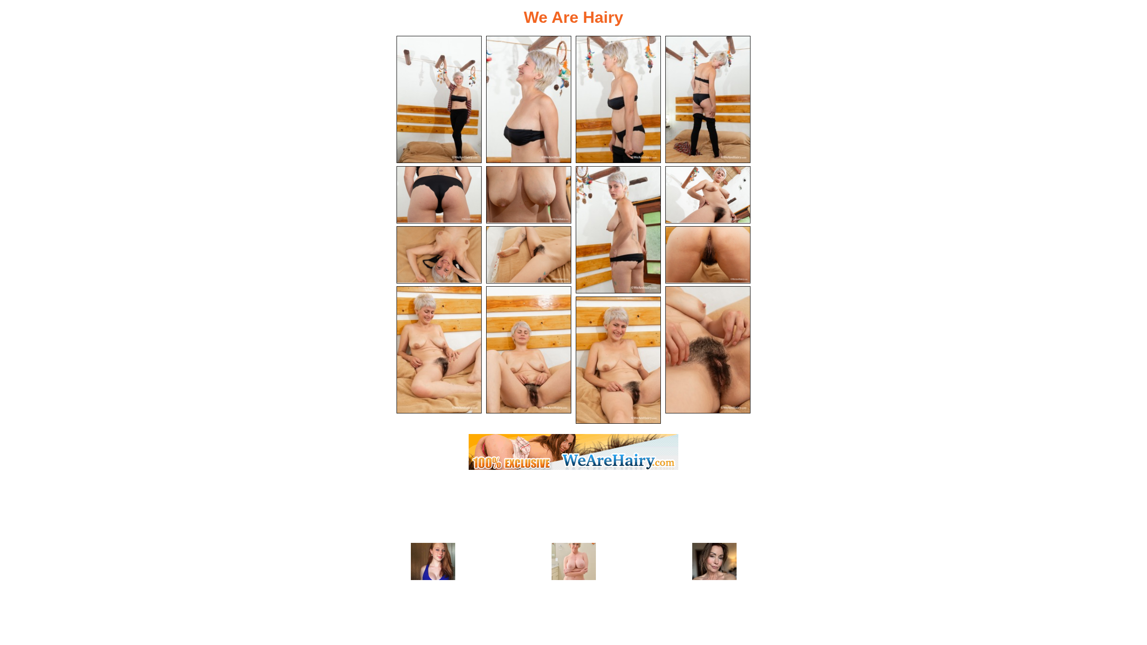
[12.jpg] (439, 349)
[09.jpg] (439, 255)
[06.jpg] (528, 195)
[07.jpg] (618, 229)
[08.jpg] (707, 195)
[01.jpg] (439, 99)
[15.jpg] (618, 360)
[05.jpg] (439, 195)
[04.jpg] (707, 99)
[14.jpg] (707, 349)
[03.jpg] (618, 99)
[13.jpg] (528, 349)
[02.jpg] (528, 99)
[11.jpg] (707, 255)
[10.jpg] (528, 255)
